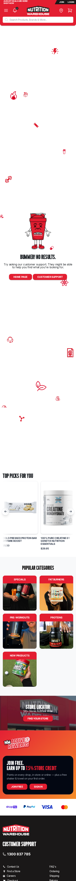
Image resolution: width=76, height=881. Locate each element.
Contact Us (13, 866)
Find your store (38, 718)
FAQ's (52, 866)
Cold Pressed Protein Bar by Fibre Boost (20, 540)
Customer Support (50, 276)
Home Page (20, 276)
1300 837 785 (18, 854)
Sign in (38, 786)
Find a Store (13, 871)
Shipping (54, 875)
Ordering (54, 871)
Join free (17, 786)
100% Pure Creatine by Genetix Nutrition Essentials (55, 541)
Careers (11, 875)
